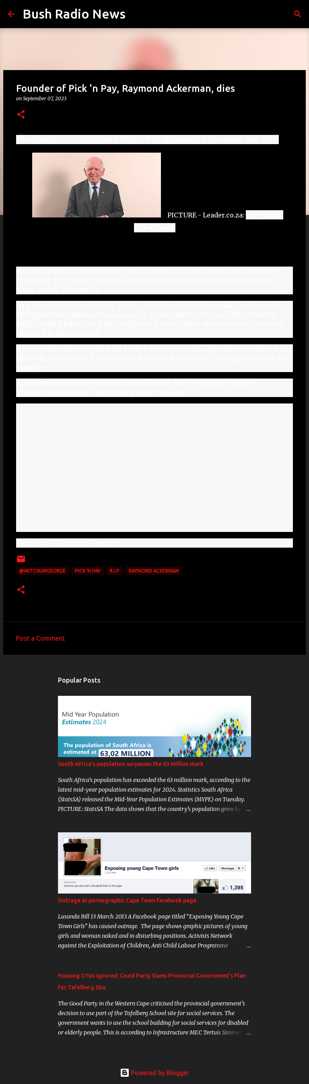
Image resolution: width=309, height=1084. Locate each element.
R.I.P (114, 570)
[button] (21, 115)
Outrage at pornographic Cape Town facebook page (127, 900)
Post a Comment (40, 638)
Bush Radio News (74, 13)
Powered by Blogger (159, 1072)
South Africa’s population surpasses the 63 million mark (131, 764)
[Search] (137, 14)
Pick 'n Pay (88, 570)
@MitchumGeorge (42, 570)
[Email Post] (21, 562)
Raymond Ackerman (154, 570)
